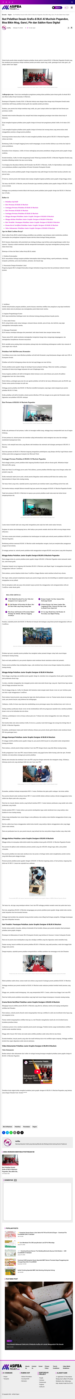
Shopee (5, 1376)
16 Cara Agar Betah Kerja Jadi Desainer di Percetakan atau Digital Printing (53, 612)
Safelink (10, 1340)
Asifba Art (41, 1386)
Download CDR (25, 1379)
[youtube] (9, 2)
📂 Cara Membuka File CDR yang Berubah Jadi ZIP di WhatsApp (36, 1242)
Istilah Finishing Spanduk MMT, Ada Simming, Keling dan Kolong (36, 1270)
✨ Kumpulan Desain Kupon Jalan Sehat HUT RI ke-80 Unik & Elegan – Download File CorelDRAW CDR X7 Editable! (42, 1233)
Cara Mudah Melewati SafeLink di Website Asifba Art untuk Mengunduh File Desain (35, 1344)
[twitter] (7, 1132)
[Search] (72, 2)
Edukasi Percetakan (26, 1376)
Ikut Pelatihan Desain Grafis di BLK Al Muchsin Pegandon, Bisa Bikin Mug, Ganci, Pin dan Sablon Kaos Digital (10, 1170)
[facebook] (3, 2)
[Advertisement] (37, 44)
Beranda (4, 14)
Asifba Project (15, 1394)
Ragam (10, 14)
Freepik (41, 1378)
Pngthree (41, 1384)
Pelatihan (17, 1126)
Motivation (24, 1381)
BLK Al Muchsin (7, 1126)
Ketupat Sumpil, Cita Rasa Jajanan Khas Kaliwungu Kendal (52, 600)
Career (41, 1366)
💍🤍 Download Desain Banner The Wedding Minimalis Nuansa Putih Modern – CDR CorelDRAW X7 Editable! (42, 1252)
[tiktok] (12, 2)
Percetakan (26, 1126)
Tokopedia (6, 1379)
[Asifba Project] (11, 9)
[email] (18, 1132)
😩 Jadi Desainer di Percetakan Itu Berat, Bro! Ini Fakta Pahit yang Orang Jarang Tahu (21, 605)
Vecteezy (41, 1380)
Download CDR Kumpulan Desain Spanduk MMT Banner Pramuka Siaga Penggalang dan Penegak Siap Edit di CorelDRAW (43, 1261)
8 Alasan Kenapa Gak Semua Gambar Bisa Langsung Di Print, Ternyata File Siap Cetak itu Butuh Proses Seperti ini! (53, 606)
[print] (14, 1132)
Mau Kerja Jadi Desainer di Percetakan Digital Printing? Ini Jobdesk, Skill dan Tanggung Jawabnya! (21, 613)
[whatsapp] (11, 1132)
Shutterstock (42, 1382)
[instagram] (6, 2)
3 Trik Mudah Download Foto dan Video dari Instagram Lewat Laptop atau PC (20, 600)
